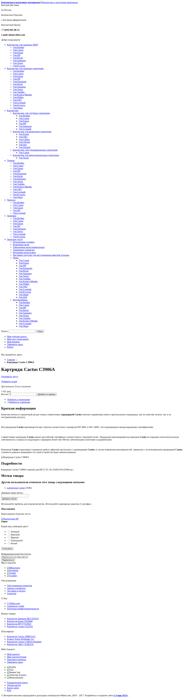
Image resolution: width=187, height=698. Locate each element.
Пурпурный (17, 540)
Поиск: (4, 331)
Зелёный (15, 531)
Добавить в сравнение (19, 402)
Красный (15, 534)
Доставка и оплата (16, 591)
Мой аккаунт (13, 654)
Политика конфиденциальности (23, 608)
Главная (11, 359)
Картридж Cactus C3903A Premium (24, 641)
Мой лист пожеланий (17, 339)
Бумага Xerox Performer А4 (20, 639)
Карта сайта (13, 688)
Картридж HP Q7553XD (19, 624)
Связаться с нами (15, 606)
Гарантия (11, 593)
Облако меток (14, 685)
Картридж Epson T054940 (20, 621)
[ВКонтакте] (13, 568)
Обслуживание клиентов (19, 585)
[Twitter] (11, 573)
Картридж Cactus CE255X (20, 626)
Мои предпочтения (16, 657)
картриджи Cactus (16, 488)
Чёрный (15, 537)
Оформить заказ (15, 344)
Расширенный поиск (17, 682)
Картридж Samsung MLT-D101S (23, 618)
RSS (9, 690)
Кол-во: (5, 394)
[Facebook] (12, 570)
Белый (14, 543)
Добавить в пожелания (18, 399)
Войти (10, 347)
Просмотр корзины (16, 659)
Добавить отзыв (9, 381)
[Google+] (12, 575)
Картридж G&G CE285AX (20, 644)
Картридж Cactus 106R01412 (21, 636)
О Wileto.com (13, 603)
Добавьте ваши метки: (12, 493)
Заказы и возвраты (16, 588)
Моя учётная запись (17, 336)
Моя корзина (13, 342)
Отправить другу (9, 376)
